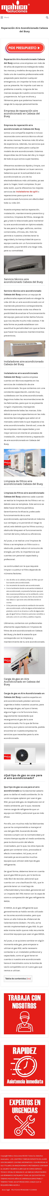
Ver (28, 979)
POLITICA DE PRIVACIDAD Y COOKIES (24, 1190)
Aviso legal (6, 1190)
